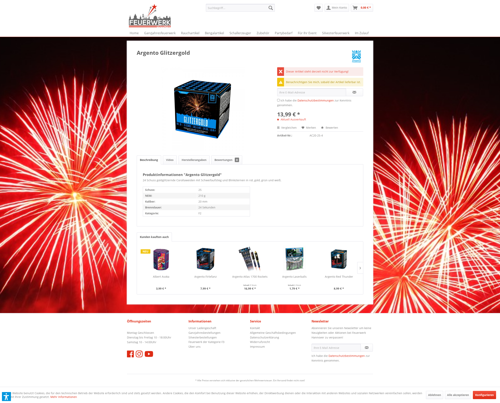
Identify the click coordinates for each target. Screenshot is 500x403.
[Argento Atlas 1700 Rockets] (250, 259)
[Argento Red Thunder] (339, 259)
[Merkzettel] (318, 8)
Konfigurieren (484, 395)
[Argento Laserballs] (294, 259)
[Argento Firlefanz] (205, 259)
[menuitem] (240, 8)
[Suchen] (271, 8)
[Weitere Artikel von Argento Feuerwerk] (356, 56)
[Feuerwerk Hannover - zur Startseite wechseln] (150, 15)
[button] (6, 396)
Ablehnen (434, 395)
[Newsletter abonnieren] (367, 348)
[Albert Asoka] (161, 259)
